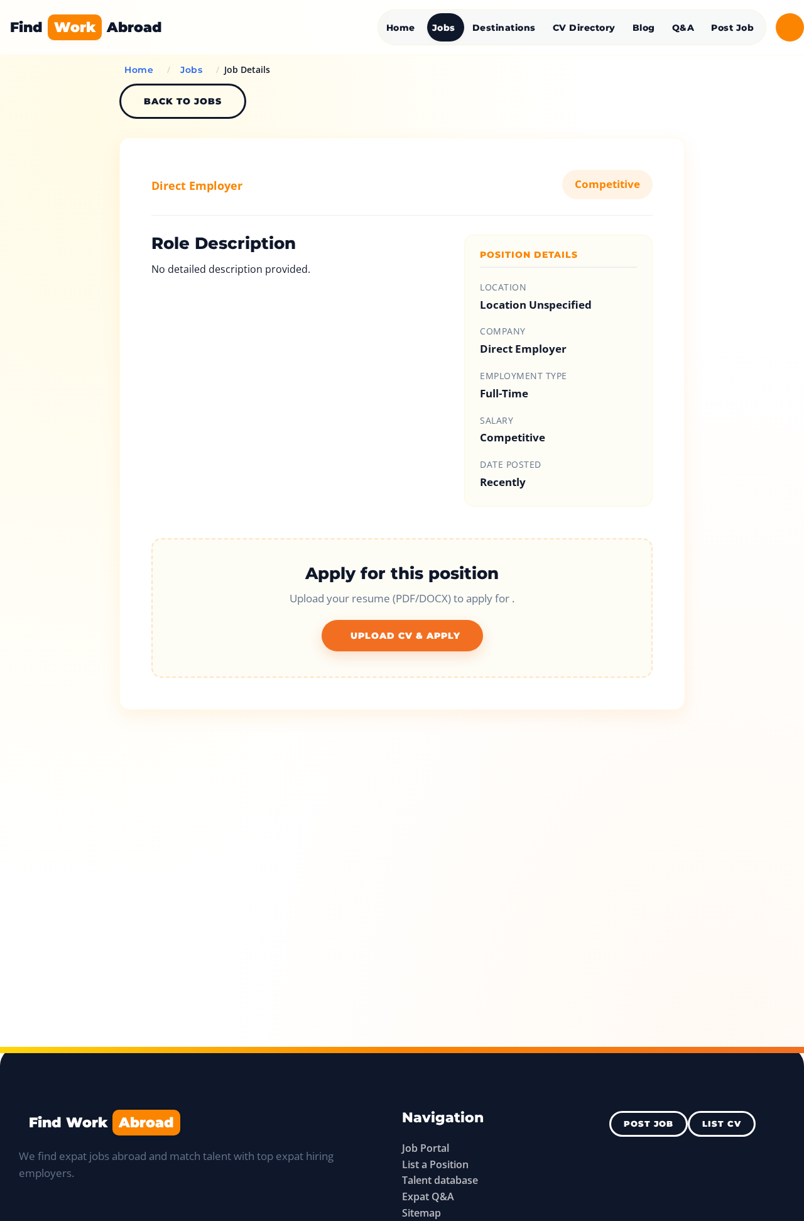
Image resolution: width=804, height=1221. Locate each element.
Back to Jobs (183, 101)
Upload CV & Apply (405, 635)
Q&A (683, 27)
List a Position (435, 1164)
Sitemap (421, 1213)
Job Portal (425, 1148)
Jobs (443, 27)
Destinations (504, 27)
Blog (644, 27)
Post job (648, 1124)
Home (400, 27)
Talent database (440, 1180)
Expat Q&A (428, 1196)
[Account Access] (790, 27)
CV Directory (584, 27)
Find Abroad (86, 27)
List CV (721, 1124)
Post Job (732, 27)
